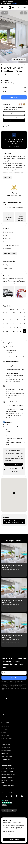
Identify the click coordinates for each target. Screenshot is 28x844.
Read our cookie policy (8, 831)
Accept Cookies (14, 839)
